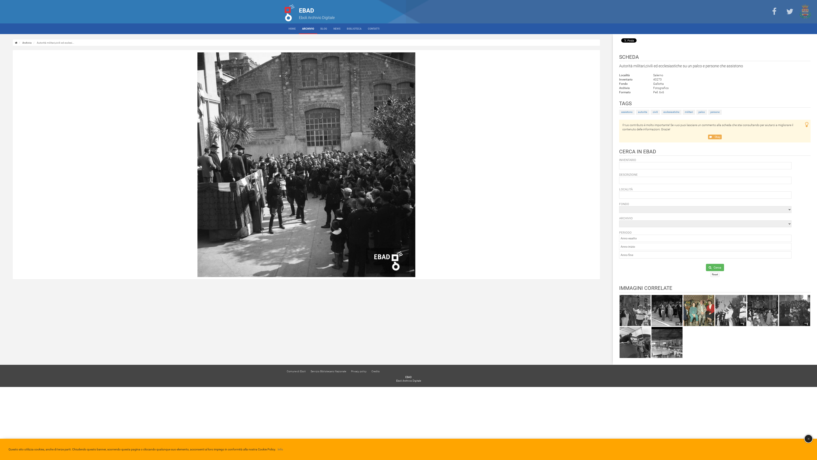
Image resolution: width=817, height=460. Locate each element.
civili (655, 112)
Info (280, 449)
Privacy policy (359, 371)
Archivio (308, 28)
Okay (717, 136)
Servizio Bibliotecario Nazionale (328, 371)
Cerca (717, 267)
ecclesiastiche (671, 112)
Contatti (374, 28)
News (336, 28)
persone (715, 112)
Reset (715, 274)
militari (689, 112)
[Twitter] (789, 11)
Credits (375, 371)
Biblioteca (354, 28)
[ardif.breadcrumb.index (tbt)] (16, 42)
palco (701, 112)
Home (292, 28)
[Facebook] (774, 11)
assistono (627, 112)
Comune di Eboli (296, 371)
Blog (323, 28)
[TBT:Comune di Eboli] (805, 11)
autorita (642, 112)
